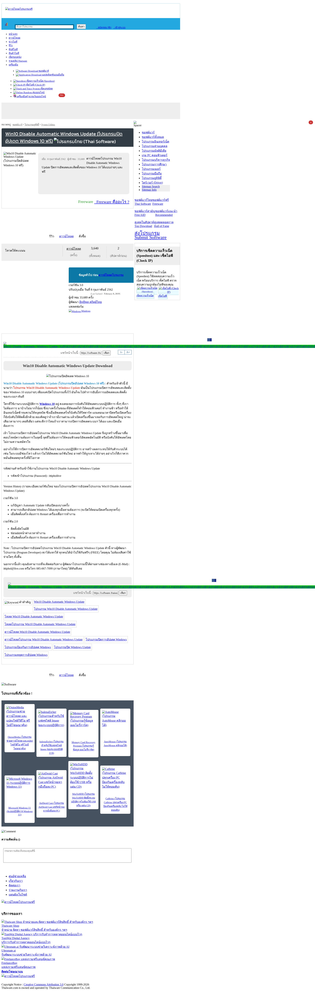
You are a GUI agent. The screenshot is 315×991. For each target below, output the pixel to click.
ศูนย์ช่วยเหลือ (17, 876)
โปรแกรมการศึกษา (154, 164)
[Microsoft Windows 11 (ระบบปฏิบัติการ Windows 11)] (19, 782)
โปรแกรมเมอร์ (151, 168)
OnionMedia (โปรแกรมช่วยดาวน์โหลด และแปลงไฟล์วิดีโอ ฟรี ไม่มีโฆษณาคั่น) (20, 743)
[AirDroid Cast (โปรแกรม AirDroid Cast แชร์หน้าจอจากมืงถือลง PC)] (51, 780)
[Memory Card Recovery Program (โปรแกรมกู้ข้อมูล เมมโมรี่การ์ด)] (83, 719)
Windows (85, 311)
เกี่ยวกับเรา (16, 880)
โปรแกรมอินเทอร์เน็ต (155, 141)
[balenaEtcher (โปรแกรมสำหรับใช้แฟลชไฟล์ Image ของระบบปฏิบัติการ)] (51, 718)
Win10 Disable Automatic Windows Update (59, 601)
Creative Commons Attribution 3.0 (43, 984)
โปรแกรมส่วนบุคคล (154, 146)
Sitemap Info (149, 189)
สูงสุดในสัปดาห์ (144, 224)
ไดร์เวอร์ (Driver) (152, 182)
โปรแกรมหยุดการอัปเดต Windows (26, 654)
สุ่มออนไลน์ (38, 92)
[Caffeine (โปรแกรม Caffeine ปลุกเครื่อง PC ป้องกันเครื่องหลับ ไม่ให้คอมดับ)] (115, 778)
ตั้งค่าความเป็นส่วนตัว (15, 980)
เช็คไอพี (162, 296)
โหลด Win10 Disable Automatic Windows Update (34, 616)
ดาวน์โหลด (14, 38)
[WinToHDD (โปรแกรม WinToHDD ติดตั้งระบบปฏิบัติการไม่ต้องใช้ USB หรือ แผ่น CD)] (83, 776)
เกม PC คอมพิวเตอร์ (154, 155)
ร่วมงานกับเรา (18, 890)
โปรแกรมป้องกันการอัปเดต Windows (28, 647)
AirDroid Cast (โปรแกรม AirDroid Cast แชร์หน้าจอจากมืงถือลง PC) (51, 807)
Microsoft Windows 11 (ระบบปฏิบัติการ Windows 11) (20, 811)
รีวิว (11, 45)
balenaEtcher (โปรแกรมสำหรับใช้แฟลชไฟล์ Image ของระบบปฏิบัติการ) (52, 747)
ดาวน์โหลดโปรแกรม (111, 275)
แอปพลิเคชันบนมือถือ (52, 74)
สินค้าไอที (14, 53)
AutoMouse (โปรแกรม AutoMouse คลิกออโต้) (115, 743)
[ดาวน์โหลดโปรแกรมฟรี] (18, 9)
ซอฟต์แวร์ (43, 71)
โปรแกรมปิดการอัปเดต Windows (106, 639)
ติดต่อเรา (14, 885)
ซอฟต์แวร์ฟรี (160, 201)
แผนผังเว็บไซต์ (18, 894)
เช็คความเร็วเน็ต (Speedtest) (40, 81)
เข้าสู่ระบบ (119, 27)
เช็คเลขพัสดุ (46, 88)
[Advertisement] (84, 183)
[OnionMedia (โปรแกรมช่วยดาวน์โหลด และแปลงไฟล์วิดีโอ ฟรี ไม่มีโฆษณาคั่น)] (19, 716)
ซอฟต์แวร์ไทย (143, 201)
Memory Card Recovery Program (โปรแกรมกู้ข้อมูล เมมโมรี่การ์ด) (83, 746)
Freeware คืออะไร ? (111, 202)
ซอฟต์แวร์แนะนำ (166, 213)
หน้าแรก (13, 34)
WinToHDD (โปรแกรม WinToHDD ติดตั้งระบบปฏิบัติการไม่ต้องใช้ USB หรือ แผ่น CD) (83, 800)
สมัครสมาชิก (103, 27)
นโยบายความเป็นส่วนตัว (48, 980)
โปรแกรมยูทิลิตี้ (32, 124)
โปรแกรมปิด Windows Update (72, 647)
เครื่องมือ (13, 64)
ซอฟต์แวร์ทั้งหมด (153, 137)
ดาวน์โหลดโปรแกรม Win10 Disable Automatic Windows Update (44, 639)
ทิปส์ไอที (13, 49)
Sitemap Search (151, 186)
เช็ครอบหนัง (15, 57)
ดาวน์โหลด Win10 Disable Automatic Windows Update (37, 631)
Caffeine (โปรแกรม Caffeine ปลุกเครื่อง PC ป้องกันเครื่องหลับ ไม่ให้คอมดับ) (115, 804)
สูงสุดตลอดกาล (164, 224)
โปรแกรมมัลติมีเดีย (154, 150)
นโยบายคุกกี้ (75, 980)
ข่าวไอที (13, 41)
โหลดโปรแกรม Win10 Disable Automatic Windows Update (40, 624)
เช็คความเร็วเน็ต (145, 295)
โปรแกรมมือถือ (152, 173)
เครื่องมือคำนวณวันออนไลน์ (31, 96)
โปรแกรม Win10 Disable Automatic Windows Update (66, 608)
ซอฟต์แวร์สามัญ (145, 213)
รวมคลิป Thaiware (18, 61)
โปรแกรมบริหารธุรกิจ (156, 159)
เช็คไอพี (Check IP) (35, 84)
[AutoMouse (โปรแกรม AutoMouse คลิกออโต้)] (115, 718)
